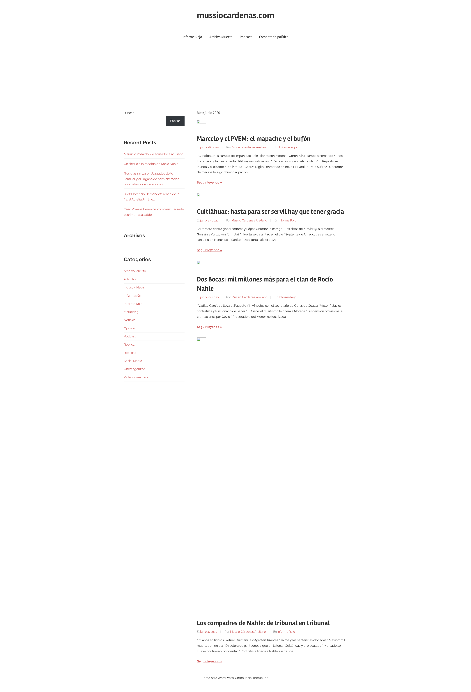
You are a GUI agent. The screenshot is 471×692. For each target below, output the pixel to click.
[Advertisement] (235, 76)
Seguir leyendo (208, 182)
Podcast (246, 37)
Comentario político (273, 37)
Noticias (129, 320)
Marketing (131, 312)
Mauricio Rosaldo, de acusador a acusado (153, 154)
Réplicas (130, 353)
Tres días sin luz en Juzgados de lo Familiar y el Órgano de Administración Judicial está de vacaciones (151, 179)
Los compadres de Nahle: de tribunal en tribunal (263, 623)
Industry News (134, 287)
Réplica (129, 344)
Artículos (130, 279)
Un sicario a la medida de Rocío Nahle (151, 164)
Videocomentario (136, 377)
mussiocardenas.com (235, 15)
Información (132, 295)
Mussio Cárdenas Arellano (250, 147)
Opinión (129, 328)
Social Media (133, 361)
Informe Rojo (192, 37)
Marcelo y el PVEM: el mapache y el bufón (254, 139)
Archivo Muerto (220, 37)
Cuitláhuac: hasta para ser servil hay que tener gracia (270, 212)
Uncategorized (134, 369)
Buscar (129, 113)
